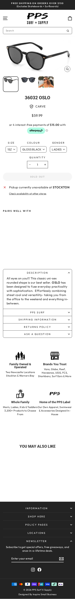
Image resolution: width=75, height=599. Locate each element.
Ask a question (37, 334)
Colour (33, 142)
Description (37, 272)
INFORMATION (36, 508)
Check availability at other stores (27, 193)
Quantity (37, 157)
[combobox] (37, 30)
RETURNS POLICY (37, 327)
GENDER (58, 142)
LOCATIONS (37, 533)
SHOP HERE (36, 516)
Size (11, 142)
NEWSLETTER (36, 541)
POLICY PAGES (36, 524)
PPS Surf (37, 312)
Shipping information (37, 319)
